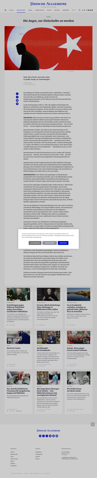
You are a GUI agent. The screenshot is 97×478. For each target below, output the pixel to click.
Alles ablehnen (35, 243)
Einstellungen (49, 243)
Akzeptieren (63, 243)
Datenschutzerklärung (35, 237)
